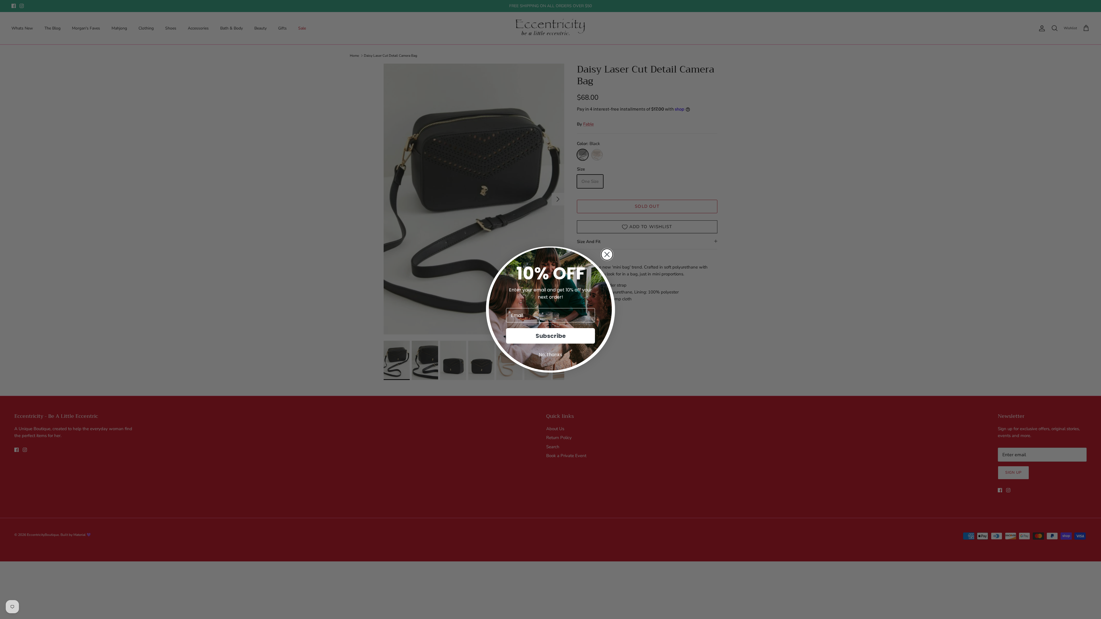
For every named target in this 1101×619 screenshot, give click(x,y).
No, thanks (550, 354)
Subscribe (551, 336)
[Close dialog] (607, 254)
